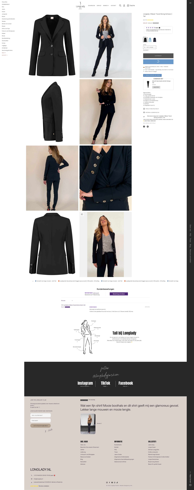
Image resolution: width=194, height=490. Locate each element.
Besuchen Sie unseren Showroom (89, 447)
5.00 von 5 (96, 293)
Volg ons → (126, 386)
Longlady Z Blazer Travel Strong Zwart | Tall (74, 305)
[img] (93, 307)
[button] (12, 53)
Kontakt (116, 447)
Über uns (82, 445)
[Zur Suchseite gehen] (120, 5)
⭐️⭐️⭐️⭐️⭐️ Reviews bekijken (39, 486)
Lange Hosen (152, 447)
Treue (116, 452)
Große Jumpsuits (153, 452)
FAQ (115, 449)
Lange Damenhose (153, 459)
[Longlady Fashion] (80, 5)
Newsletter (83, 461)
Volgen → (105, 386)
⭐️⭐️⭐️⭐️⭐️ (150, 20)
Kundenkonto (118, 445)
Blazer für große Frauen (154, 464)
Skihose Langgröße (153, 449)
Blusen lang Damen (153, 461)
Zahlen (82, 449)
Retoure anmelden (85, 457)
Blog (81, 459)
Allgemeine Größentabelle (121, 457)
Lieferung (83, 452)
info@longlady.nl (38, 479)
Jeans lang (151, 445)
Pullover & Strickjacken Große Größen (158, 457)
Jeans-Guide (118, 454)
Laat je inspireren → (85, 386)
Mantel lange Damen (154, 454)
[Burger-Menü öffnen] (190, 3)
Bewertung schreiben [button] (119, 294)
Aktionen (82, 464)
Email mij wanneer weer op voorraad (158, 61)
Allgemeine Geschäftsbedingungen (124, 459)
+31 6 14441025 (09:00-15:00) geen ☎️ (44, 475)
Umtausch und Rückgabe (87, 454)
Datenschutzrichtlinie (120, 461)
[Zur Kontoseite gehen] (124, 5)
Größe (144, 44)
